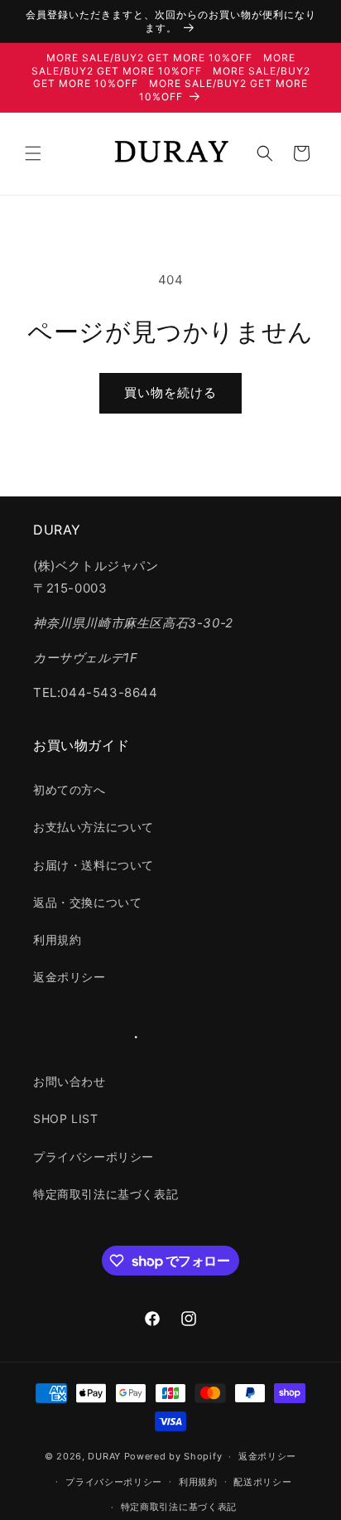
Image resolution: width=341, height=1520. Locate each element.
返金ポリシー (69, 977)
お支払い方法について (93, 827)
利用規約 (57, 939)
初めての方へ (69, 789)
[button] (33, 153)
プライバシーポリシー (93, 1157)
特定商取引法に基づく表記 (105, 1194)
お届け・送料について (93, 865)
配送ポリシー (262, 1482)
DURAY (104, 1456)
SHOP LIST (65, 1118)
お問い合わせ (69, 1081)
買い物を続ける (170, 392)
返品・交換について (87, 902)
